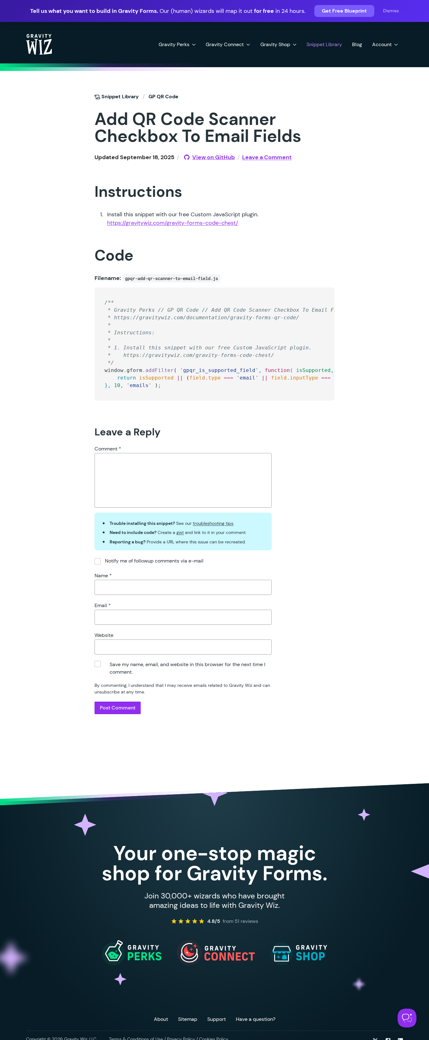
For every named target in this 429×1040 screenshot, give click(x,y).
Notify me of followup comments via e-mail (154, 561)
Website (104, 635)
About (161, 1019)
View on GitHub (213, 157)
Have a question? (255, 1019)
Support (216, 1019)
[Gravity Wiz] (39, 44)
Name (103, 575)
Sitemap (187, 1019)
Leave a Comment (267, 157)
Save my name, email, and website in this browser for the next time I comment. (187, 668)
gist (180, 532)
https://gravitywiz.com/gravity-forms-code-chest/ (172, 223)
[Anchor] (83, 118)
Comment (108, 448)
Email (103, 605)
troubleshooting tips (213, 523)
